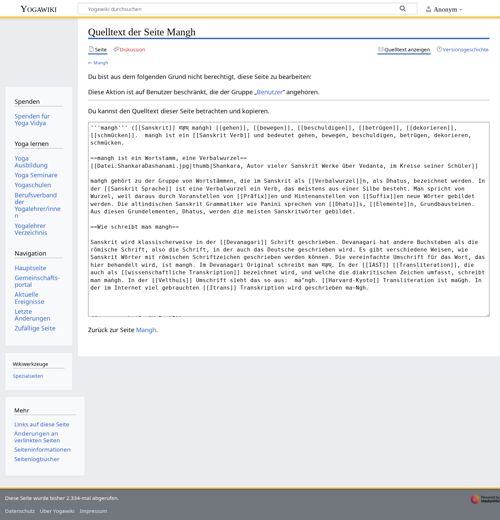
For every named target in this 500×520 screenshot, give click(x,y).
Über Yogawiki (57, 510)
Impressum (93, 510)
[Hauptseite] (38, 50)
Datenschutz (20, 510)
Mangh (101, 63)
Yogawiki (38, 8)
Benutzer (270, 92)
